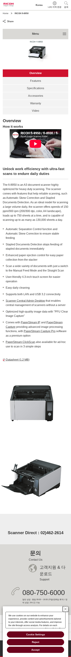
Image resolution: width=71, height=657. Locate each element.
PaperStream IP (30, 322)
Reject (35, 642)
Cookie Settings (35, 634)
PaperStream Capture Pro (39, 331)
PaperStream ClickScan (20, 342)
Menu (50, 32)
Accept (35, 649)
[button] (66, 5)
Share (10, 21)
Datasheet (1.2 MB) (17, 359)
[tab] (35, 73)
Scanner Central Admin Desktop (25, 300)
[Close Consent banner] (65, 609)
